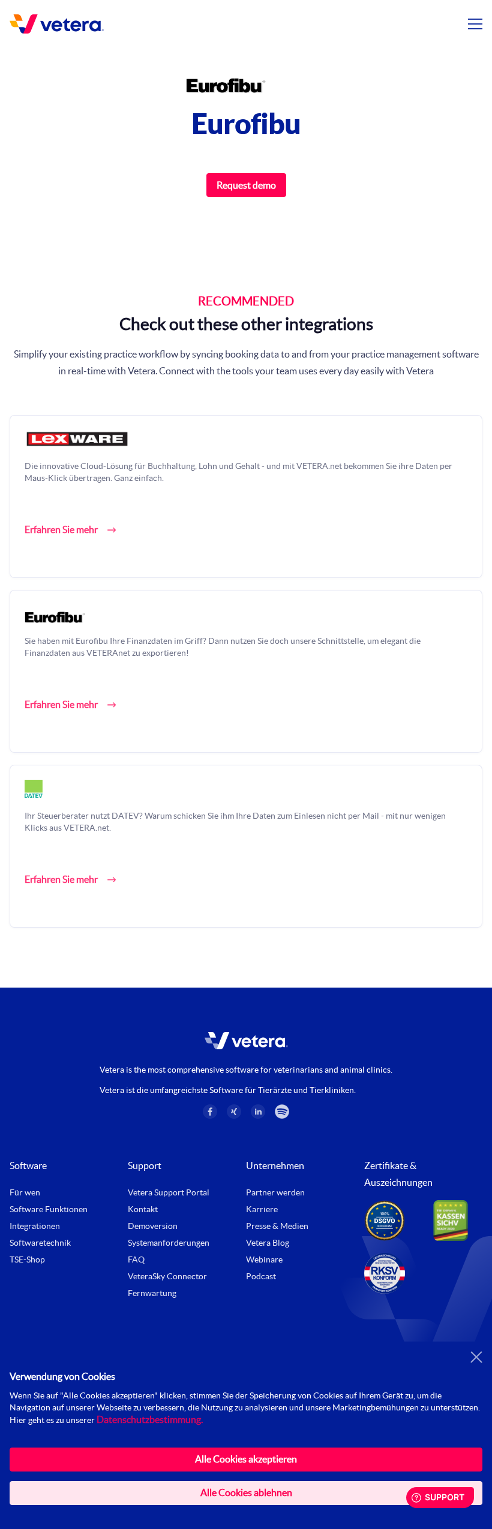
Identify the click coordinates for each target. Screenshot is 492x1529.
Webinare (264, 1259)
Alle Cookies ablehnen (246, 1492)
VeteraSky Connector (167, 1276)
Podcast (261, 1276)
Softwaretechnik (40, 1243)
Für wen (25, 1192)
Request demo (246, 185)
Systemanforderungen (168, 1243)
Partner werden (275, 1192)
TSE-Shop (27, 1259)
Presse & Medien (277, 1226)
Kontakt (143, 1209)
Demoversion (153, 1226)
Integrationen (35, 1226)
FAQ (136, 1259)
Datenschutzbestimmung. (150, 1419)
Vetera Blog (267, 1243)
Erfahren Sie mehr (61, 529)
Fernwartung (152, 1293)
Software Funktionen (49, 1209)
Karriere (262, 1209)
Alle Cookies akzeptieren (246, 1459)
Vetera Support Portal (168, 1192)
